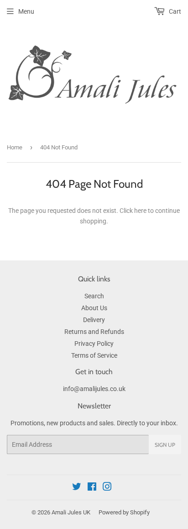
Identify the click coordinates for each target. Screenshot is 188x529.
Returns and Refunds (94, 331)
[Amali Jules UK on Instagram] (107, 488)
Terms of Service (94, 355)
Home (14, 147)
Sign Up (165, 444)
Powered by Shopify (124, 512)
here (140, 210)
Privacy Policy (94, 343)
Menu (26, 11)
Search (94, 296)
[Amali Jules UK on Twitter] (76, 488)
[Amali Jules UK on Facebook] (92, 488)
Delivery (94, 319)
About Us (94, 308)
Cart (174, 11)
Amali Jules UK (71, 512)
